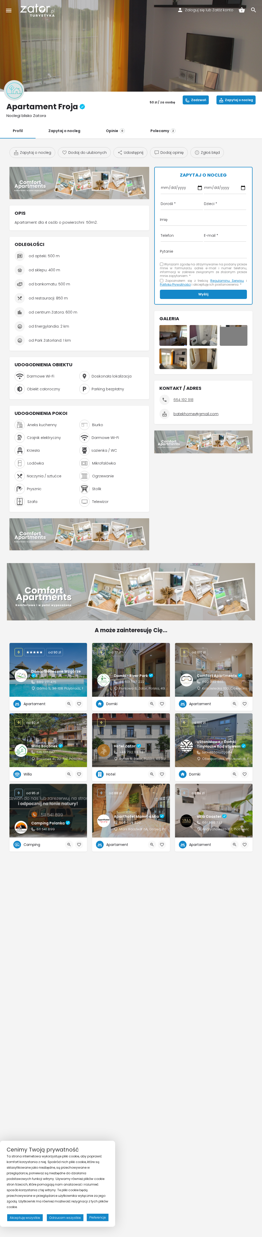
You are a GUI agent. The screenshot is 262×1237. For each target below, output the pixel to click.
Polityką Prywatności (175, 284)
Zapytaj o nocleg (64, 130)
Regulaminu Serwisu (227, 280)
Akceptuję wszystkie (25, 1218)
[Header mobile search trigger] (253, 10)
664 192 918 (183, 399)
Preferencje (97, 1217)
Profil (18, 130)
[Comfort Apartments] (79, 182)
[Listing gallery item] (173, 335)
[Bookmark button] (79, 704)
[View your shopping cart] (241, 10)
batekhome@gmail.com (196, 413)
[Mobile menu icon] (8, 10)
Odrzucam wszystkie (65, 1218)
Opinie (114, 130)
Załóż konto (222, 10)
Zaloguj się (195, 10)
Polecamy (162, 130)
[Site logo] (38, 10)
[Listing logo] (14, 90)
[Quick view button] (69, 704)
